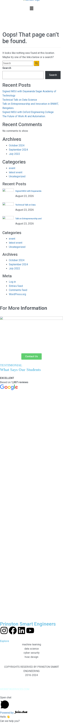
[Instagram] (4, 630)
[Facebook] (13, 630)
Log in (12, 281)
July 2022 (14, 153)
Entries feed (16, 286)
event (12, 168)
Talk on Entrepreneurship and (28, 218)
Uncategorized (17, 176)
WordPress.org (17, 294)
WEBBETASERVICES (11, 689)
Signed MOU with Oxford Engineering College (28, 112)
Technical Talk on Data (25, 205)
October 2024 (16, 145)
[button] (31, 8)
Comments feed (18, 290)
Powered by (7, 712)
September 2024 (18, 149)
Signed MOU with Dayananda (28, 191)
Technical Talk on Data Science (19, 99)
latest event (15, 172)
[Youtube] (30, 630)
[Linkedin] (21, 630)
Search (6, 68)
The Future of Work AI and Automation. (24, 116)
